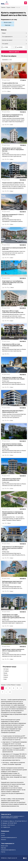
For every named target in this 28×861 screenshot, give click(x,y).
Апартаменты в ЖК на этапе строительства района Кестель (12, 344)
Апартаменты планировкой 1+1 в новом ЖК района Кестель (12, 115)
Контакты (3, 839)
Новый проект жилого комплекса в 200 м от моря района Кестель (13, 650)
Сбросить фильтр (14, 51)
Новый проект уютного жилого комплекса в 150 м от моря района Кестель (13, 149)
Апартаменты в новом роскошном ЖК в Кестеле (14, 248)
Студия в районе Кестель (10, 83)
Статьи (3, 833)
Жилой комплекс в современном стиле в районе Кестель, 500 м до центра (12, 513)
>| (9, 692)
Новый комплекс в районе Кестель (13, 183)
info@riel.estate (6, 827)
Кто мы (3, 835)
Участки (3, 852)
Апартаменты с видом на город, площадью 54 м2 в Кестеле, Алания (13, 378)
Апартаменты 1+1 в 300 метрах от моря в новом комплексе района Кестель (13, 548)
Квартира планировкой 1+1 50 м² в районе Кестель (13, 215)
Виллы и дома (7, 22)
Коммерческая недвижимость (8, 849)
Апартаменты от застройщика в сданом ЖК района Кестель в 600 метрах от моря (12, 282)
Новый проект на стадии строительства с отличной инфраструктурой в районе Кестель (13, 616)
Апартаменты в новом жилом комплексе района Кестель (11, 479)
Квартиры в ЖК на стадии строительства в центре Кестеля (12, 311)
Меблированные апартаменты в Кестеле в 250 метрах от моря (12, 582)
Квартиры (7, 25)
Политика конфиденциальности (9, 837)
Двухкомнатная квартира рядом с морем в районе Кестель (12, 411)
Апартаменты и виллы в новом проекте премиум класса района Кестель (12, 445)
